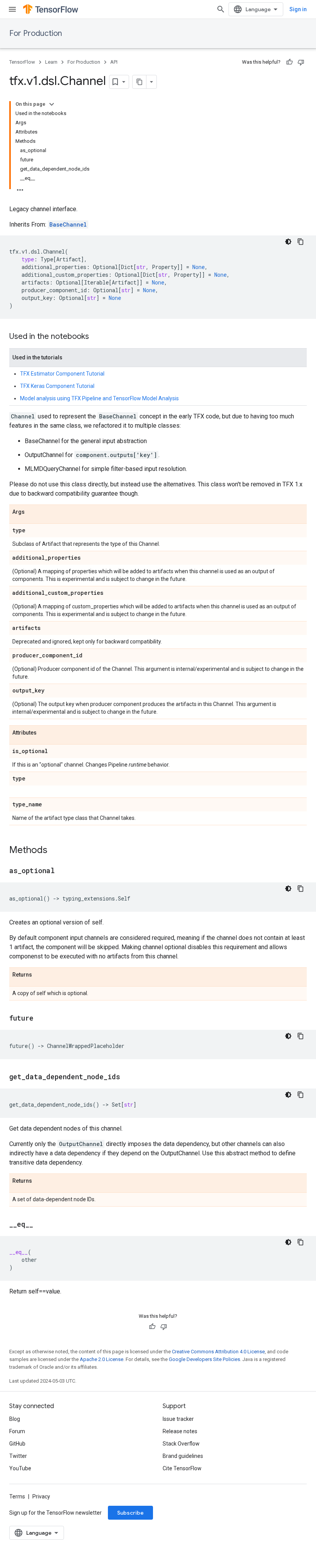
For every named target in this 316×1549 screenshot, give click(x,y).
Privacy (41, 1496)
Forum (17, 1431)
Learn (51, 62)
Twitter (18, 1456)
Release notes (180, 1431)
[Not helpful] (301, 62)
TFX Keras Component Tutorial (57, 386)
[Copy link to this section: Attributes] (44, 733)
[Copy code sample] (300, 241)
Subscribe (130, 1512)
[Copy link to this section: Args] (32, 512)
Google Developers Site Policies (204, 1359)
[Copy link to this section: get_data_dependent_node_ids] (128, 1077)
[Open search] (220, 9)
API (114, 62)
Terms (17, 1496)
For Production (35, 33)
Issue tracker (178, 1419)
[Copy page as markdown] (139, 81)
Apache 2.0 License (101, 1359)
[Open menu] (12, 9)
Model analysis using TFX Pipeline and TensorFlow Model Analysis (99, 398)
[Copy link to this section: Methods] (55, 850)
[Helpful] (289, 62)
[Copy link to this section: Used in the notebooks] (96, 337)
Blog (14, 1419)
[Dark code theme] (288, 241)
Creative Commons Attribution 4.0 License (218, 1351)
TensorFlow (22, 62)
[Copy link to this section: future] (41, 1018)
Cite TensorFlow (182, 1468)
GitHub (17, 1444)
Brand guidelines (183, 1456)
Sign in (298, 9)
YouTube (20, 1468)
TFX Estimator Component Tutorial (62, 374)
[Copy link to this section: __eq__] (41, 1224)
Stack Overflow (181, 1444)
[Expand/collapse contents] (51, 104)
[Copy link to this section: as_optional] (62, 871)
